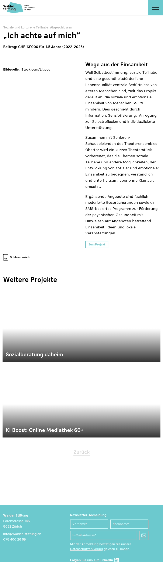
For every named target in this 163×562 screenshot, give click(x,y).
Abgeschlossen (61, 27)
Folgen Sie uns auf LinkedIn (92, 560)
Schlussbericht (20, 257)
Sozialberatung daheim (81, 324)
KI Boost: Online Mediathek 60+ (81, 400)
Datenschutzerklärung (86, 549)
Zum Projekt (97, 244)
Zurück (81, 452)
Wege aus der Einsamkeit (42, 155)
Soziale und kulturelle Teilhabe (25, 27)
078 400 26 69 (14, 539)
